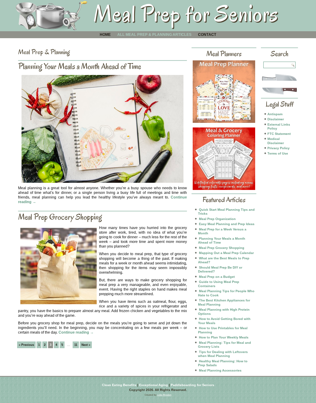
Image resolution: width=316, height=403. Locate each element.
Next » (85, 345)
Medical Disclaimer (275, 141)
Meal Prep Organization (217, 219)
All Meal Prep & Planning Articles (154, 35)
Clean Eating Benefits (119, 385)
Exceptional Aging (153, 385)
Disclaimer (275, 119)
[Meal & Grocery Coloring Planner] (224, 158)
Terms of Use (277, 153)
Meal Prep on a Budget (217, 277)
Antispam (274, 114)
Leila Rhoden (164, 395)
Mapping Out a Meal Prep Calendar (226, 253)
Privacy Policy (278, 148)
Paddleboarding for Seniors (192, 385)
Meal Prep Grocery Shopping (60, 216)
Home (105, 35)
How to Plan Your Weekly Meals (223, 337)
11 (75, 345)
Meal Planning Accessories (220, 370)
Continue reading (76, 332)
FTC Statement (279, 134)
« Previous (26, 345)
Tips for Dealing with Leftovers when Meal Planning (223, 354)
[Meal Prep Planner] (224, 91)
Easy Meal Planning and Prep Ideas (226, 224)
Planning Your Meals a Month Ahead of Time (79, 66)
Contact (207, 35)
